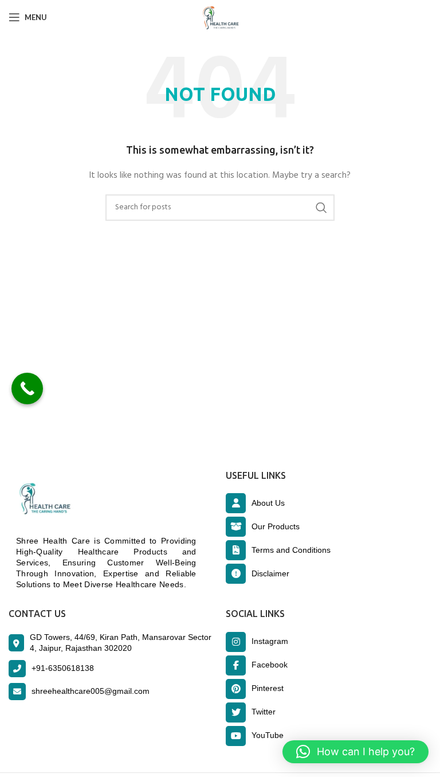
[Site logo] (220, 17)
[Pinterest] (236, 689)
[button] (355, 751)
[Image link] (42, 499)
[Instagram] (236, 642)
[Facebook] (236, 665)
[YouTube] (236, 736)
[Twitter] (236, 712)
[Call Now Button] (27, 388)
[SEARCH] (321, 207)
